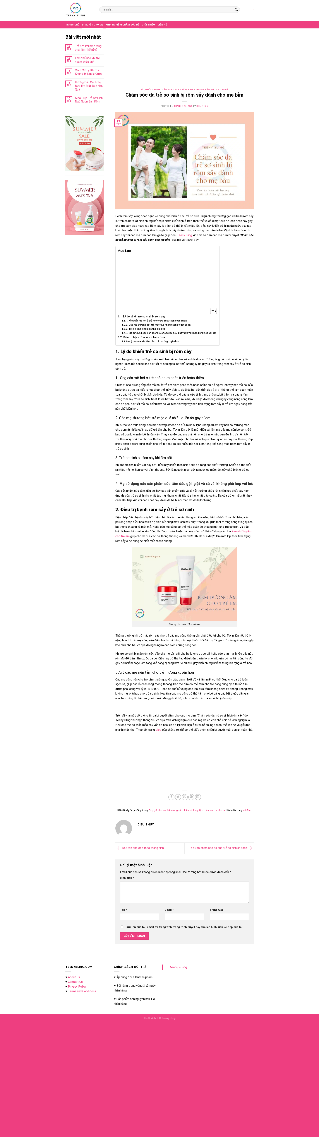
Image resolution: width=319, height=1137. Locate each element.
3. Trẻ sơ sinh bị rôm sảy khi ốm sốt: (145, 328)
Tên (123, 910)
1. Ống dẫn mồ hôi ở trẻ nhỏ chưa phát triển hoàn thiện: (156, 320)
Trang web (217, 910)
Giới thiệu (148, 24)
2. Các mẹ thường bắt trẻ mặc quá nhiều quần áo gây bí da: (158, 324)
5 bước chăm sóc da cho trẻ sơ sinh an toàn (219, 848)
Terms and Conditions (82, 991)
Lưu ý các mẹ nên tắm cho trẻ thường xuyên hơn (152, 341)
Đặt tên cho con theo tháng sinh (142, 848)
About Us (74, 977)
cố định (247, 810)
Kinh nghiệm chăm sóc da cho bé (208, 89)
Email (169, 910)
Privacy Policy (77, 986)
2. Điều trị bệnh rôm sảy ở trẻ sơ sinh (143, 337)
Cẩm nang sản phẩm (174, 89)
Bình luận (127, 878)
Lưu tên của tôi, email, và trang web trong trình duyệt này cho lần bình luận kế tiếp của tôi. (184, 927)
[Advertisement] (184, 61)
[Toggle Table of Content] (211, 311)
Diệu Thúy (202, 106)
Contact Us (75, 982)
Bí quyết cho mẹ (92, 24)
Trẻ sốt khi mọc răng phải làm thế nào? (88, 47)
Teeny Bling (178, 967)
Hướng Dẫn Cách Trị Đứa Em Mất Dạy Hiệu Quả (89, 86)
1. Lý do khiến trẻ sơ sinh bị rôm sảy (142, 316)
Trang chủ (72, 24)
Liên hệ (162, 24)
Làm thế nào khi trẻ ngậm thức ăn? (87, 59)
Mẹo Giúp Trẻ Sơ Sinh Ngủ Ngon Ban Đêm (89, 99)
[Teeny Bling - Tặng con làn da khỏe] (79, 10)
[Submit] (236, 9)
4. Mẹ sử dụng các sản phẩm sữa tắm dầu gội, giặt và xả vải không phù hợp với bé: (171, 332)
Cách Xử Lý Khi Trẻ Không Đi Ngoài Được (88, 72)
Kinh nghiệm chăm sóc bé (122, 24)
